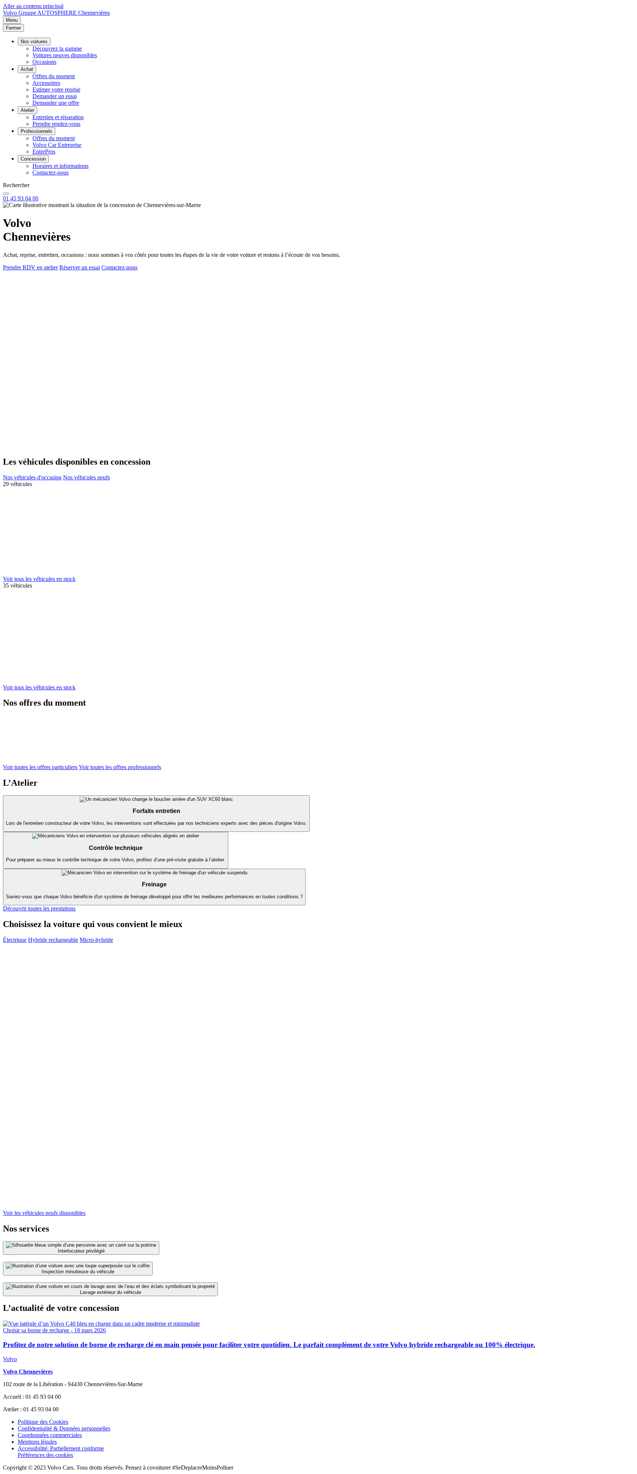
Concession (33, 159)
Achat (27, 69)
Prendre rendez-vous (56, 124)
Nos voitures (34, 41)
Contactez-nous (50, 172)
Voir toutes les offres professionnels (120, 767)
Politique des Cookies (43, 1422)
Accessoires (46, 83)
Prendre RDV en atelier (30, 267)
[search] (6, 194)
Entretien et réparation (58, 117)
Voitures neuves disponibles (64, 55)
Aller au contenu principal (33, 6)
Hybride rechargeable (53, 940)
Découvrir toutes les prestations (39, 908)
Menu (12, 20)
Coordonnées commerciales (50, 1435)
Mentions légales (37, 1442)
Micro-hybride (96, 940)
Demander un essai (54, 96)
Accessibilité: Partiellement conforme (61, 1448)
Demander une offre (55, 103)
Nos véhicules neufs (86, 477)
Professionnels (36, 131)
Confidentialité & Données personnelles (64, 1428)
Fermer (13, 28)
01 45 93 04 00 (20, 198)
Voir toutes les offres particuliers (40, 767)
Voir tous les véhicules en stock (39, 579)
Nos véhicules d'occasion (32, 477)
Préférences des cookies (45, 1455)
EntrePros (43, 151)
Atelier (27, 110)
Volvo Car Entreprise (56, 145)
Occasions (44, 62)
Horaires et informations (60, 166)
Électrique (15, 940)
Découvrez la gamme (57, 48)
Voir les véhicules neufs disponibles (44, 1213)
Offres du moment (53, 76)
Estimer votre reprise (56, 89)
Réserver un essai (79, 267)
